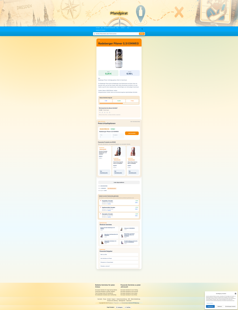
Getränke (123, 27)
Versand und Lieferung (112, 300)
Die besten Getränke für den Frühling (129, 290)
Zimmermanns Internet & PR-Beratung (130, 303)
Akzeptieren (210, 306)
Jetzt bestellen (132, 133)
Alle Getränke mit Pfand (106, 258)
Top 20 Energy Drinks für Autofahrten (104, 293)
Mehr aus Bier (104, 254)
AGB (129, 299)
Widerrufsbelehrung (135, 299)
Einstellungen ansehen (230, 306)
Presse (104, 299)
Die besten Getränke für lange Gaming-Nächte (106, 290)
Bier (99, 40)
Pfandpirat (119, 13)
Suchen (142, 33)
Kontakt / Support (111, 299)
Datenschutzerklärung (122, 299)
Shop (128, 27)
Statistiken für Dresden (100, 30)
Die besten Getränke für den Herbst (129, 293)
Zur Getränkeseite (104, 172)
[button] (235, 293)
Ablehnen (220, 306)
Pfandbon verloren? (105, 266)
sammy (109, 203)
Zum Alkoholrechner (112, 188)
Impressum (128, 300)
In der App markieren (119, 182)
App (102, 27)
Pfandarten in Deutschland (107, 262)
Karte (136, 202)
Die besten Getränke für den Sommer (129, 291)
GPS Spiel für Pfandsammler (109, 27)
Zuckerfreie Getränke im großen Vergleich (105, 291)
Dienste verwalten (210, 303)
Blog (117, 27)
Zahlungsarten (122, 300)
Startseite (98, 27)
